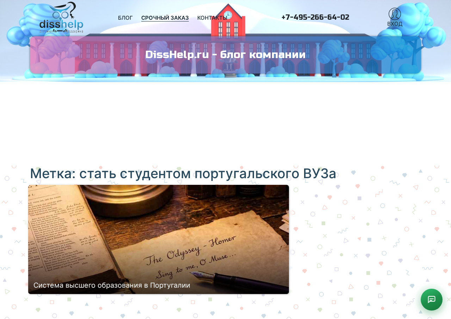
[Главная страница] (61, 18)
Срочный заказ (165, 17)
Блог (125, 17)
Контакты (212, 17)
